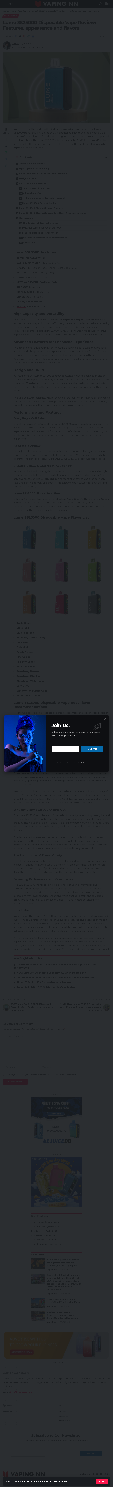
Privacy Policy (42, 1481)
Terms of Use (60, 1481)
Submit (92, 748)
